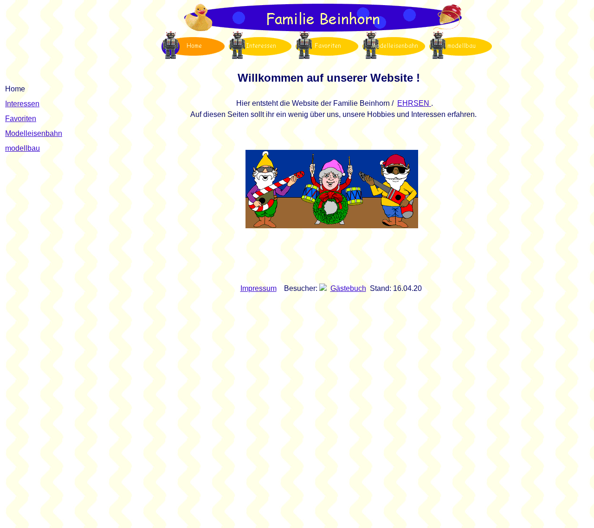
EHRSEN (414, 103)
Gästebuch (348, 288)
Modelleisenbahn (33, 133)
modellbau (22, 148)
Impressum (258, 288)
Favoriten (20, 118)
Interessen (22, 104)
